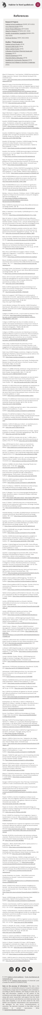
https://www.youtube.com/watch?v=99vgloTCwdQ (21, 683)
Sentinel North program (19, 980)
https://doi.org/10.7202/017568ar (11, 365)
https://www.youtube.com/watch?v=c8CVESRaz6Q (25, 348)
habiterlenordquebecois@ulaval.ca (14, 1010)
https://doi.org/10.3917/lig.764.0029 (15, 434)
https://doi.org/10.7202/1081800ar (11, 404)
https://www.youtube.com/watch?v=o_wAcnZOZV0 (20, 357)
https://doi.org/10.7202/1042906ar (28, 440)
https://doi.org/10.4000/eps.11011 (12, 645)
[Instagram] (11, 969)
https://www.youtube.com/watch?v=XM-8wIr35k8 (24, 118)
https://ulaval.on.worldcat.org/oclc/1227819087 (19, 676)
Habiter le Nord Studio (12, 44)
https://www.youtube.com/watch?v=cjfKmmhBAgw (19, 760)
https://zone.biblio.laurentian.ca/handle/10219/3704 (22, 476)
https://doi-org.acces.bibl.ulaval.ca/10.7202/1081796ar (22, 240)
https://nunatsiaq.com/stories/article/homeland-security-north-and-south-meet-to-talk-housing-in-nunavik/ (20, 573)
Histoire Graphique (11, 56)
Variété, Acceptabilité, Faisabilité (15, 33)
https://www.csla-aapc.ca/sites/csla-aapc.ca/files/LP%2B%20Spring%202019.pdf (14, 734)
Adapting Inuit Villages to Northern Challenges (20, 62)
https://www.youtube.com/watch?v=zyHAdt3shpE (21, 410)
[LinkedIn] (30, 969)
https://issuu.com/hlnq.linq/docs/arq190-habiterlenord (19, 156)
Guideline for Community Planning (16, 60)
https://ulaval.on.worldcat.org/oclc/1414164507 (22, 225)
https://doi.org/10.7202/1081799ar (11, 138)
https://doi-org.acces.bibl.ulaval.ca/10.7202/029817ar (13, 466)
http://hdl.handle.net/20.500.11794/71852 (13, 803)
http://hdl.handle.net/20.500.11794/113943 (14, 181)
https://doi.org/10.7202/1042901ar (15, 283)
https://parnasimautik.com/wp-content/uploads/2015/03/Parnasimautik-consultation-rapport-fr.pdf (19, 791)
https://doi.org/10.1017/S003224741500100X (17, 668)
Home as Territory (11, 38)
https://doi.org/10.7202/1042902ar (23, 907)
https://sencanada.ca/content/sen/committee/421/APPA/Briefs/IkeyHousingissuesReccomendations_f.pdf (20, 697)
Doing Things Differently (13, 29)
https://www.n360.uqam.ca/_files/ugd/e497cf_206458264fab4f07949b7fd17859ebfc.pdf (20, 498)
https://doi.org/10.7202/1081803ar (11, 932)
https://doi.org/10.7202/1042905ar (23, 947)
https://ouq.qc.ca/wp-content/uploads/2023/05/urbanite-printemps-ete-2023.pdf (18, 863)
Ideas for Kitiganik (11, 31)
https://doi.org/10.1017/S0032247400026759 (18, 961)
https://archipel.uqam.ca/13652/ (15, 770)
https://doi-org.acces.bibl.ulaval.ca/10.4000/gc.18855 (20, 233)
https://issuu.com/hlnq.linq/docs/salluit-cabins (20, 395)
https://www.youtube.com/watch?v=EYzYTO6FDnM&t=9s (23, 558)
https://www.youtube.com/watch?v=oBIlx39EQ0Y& (21, 482)
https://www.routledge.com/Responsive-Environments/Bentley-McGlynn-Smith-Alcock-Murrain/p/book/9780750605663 (15, 199)
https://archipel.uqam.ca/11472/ (17, 829)
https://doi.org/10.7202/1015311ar (15, 427)
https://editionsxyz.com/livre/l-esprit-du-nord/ (20, 447)
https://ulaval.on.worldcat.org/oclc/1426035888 (20, 126)
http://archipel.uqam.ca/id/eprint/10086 (26, 454)
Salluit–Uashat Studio (12, 49)
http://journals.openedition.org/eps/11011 (20, 643)
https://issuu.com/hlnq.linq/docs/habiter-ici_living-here (22, 589)
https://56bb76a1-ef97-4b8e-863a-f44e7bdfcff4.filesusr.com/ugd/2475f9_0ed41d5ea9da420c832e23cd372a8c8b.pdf (20, 633)
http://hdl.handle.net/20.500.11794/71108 (25, 382)
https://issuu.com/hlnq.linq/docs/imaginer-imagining (22, 581)
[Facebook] (17, 969)
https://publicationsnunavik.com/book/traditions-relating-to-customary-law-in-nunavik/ (19, 709)
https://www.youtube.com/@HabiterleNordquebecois (22, 614)
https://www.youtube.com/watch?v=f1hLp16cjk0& (21, 532)
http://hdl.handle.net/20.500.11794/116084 (22, 541)
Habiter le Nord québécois (13, 24)
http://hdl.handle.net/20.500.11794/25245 (16, 292)
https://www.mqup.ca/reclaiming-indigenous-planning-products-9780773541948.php (20, 725)
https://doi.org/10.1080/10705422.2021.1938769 (15, 566)
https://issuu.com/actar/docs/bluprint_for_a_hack (22, 215)
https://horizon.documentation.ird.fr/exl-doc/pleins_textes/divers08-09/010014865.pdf (17, 339)
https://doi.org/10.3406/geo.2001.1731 (12, 328)
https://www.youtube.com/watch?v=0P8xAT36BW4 (21, 109)
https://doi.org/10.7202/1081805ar (23, 688)
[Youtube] (24, 969)
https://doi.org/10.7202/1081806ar (14, 840)
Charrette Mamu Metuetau (14, 58)
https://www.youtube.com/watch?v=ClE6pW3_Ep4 (25, 173)
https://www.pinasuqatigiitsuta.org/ (17, 164)
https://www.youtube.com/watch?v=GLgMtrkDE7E (21, 900)
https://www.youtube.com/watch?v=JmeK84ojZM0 (21, 752)
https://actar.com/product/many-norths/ (20, 847)
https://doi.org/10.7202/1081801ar (17, 190)
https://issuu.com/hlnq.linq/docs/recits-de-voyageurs (22, 257)
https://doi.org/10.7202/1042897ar (11, 302)
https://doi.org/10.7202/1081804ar (14, 248)
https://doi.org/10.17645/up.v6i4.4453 (15, 812)
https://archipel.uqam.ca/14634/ (17, 103)
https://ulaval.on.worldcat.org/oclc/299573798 (24, 461)
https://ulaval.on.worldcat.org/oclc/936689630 (21, 954)
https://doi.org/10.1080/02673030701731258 (14, 374)
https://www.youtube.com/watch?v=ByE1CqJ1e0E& (21, 148)
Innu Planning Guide (12, 26)
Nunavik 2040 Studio (12, 46)
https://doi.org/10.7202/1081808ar (21, 854)
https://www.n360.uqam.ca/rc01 (15, 497)
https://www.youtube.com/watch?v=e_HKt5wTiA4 (21, 549)
